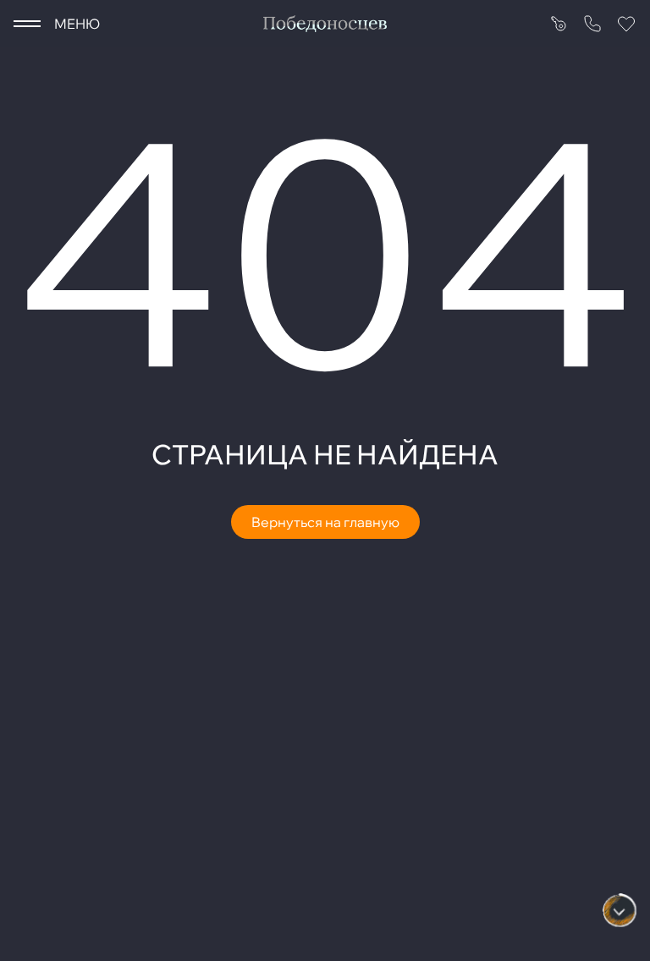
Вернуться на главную (325, 521)
